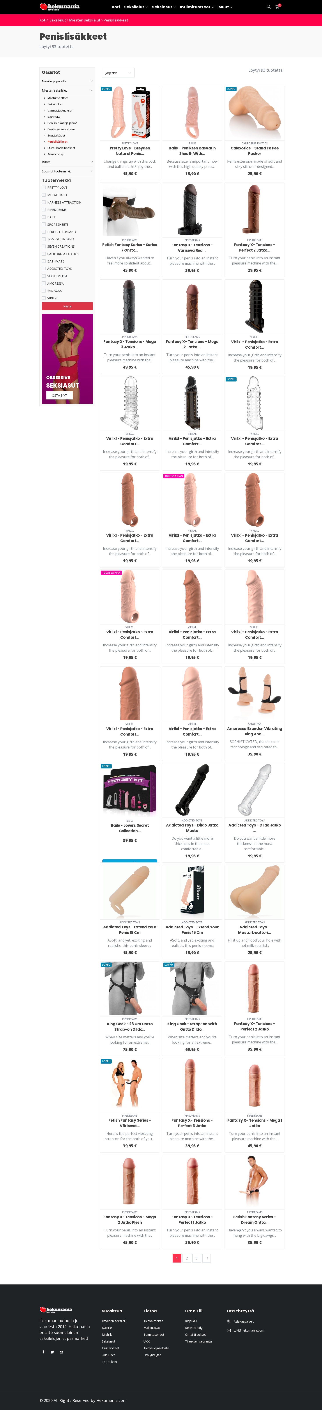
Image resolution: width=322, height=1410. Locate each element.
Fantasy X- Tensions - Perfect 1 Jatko (192, 1219)
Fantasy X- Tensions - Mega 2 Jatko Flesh (129, 1219)
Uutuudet (108, 1355)
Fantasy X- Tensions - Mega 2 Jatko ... (192, 344)
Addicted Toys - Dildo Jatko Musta (192, 828)
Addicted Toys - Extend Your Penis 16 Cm (192, 929)
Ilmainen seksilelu (114, 1321)
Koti (42, 20)
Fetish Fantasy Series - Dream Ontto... (254, 1219)
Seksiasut (108, 1341)
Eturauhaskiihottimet (61, 148)
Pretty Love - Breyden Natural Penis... (130, 150)
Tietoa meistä (153, 1321)
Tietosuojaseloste (156, 1348)
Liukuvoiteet (110, 1348)
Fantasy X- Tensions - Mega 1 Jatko (254, 1123)
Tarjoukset (109, 1362)
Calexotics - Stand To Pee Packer (254, 150)
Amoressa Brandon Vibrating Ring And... (254, 731)
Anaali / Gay (55, 154)
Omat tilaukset (195, 1334)
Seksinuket (54, 104)
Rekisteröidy (193, 1328)
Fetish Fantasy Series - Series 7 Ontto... (129, 247)
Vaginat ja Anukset (59, 110)
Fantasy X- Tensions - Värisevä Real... (192, 247)
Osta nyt (59, 395)
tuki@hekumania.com (249, 1330)
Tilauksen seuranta (198, 1341)
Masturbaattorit (57, 98)
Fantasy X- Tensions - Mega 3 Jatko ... (129, 344)
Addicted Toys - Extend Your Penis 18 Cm (129, 929)
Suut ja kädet (56, 135)
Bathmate (53, 117)
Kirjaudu (191, 1321)
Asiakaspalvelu (244, 1321)
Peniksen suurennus (61, 129)
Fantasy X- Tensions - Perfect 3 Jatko (192, 1123)
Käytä (67, 306)
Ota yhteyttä (152, 1355)
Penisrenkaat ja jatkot (62, 123)
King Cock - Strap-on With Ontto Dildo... (192, 1026)
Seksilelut (58, 20)
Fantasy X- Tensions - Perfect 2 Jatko (254, 1026)
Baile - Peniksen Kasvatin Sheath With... (192, 150)
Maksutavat (151, 1328)
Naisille (107, 1328)
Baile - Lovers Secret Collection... (130, 828)
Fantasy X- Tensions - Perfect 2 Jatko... (254, 247)
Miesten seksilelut (85, 20)
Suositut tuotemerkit (56, 171)
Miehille (107, 1334)
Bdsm (46, 162)
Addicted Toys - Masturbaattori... (254, 929)
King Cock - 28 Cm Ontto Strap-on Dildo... (130, 1026)
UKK (146, 1341)
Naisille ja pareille (54, 81)
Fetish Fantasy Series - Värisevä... (129, 1123)
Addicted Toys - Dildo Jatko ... (254, 828)
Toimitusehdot (153, 1334)
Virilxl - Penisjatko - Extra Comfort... (254, 344)
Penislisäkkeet (116, 20)
